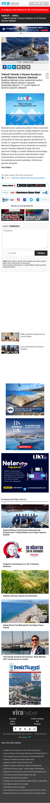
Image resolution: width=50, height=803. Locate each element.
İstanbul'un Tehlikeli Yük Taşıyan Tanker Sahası (19, 759)
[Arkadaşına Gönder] (19, 67)
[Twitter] (9, 67)
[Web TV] (35, 3)
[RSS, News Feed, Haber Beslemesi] (25, 728)
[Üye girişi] (29, 728)
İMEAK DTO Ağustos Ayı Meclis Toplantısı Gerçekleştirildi (22, 766)
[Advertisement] (25, 303)
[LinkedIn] (14, 67)
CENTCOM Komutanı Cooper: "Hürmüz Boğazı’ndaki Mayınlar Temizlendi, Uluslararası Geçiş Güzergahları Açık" (22, 769)
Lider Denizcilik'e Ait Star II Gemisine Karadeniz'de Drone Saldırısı (25, 790)
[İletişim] (43, 3)
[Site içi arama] (47, 3)
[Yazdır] (24, 67)
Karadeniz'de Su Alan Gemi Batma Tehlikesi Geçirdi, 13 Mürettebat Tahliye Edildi (24, 781)
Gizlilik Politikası (37, 719)
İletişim (12, 724)
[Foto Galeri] (39, 3)
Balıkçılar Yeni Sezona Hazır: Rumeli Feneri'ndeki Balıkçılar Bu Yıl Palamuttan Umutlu (23, 772)
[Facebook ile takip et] (15, 728)
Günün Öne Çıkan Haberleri (11, 743)
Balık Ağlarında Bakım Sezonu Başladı (16, 784)
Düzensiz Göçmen (38, 178)
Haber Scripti (22, 737)
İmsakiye (37, 724)
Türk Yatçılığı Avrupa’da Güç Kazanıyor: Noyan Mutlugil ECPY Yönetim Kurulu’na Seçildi (22, 756)
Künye (13, 721)
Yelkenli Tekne (25, 178)
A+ (47, 74)
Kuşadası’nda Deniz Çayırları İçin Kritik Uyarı (18, 762)
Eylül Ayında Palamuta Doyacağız (14, 787)
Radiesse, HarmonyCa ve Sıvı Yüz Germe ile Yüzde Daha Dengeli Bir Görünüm (23, 793)
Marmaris (15, 178)
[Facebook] (5, 67)
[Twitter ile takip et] (20, 728)
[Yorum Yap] (28, 67)
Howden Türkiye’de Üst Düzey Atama (16, 778)
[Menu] (31, 3)
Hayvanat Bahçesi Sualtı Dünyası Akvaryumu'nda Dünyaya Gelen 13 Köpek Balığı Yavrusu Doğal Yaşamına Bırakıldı (24, 753)
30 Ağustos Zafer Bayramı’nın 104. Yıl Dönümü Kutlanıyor (22, 750)
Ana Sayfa (12, 719)
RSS (37, 721)
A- (47, 77)
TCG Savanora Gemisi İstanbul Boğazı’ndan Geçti (20, 775)
